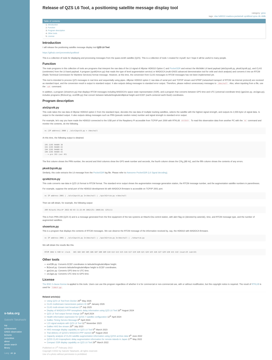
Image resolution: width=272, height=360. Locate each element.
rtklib (263, 16)
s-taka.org (12, 313)
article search (10, 344)
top (5, 325)
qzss (255, 16)
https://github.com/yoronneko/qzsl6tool (60, 52)
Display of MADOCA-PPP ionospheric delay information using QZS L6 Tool (82, 310)
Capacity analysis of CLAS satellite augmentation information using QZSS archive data (87, 336)
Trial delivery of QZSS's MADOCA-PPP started (69, 333)
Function (51, 28)
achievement (10, 328)
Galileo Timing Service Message (62, 320)
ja (15, 353)
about (7, 341)
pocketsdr (239, 16)
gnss (263, 13)
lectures (8, 335)
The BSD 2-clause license (54, 284)
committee (9, 338)
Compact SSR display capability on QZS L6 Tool (69, 342)
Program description (56, 30)
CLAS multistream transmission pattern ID (66, 304)
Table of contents (52, 21)
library (7, 348)
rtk (259, 16)
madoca (230, 16)
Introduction (53, 25)
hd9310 (221, 16)
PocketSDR (175, 68)
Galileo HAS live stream (58, 326)
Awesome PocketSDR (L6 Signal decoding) (147, 172)
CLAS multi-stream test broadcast (63, 307)
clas (216, 16)
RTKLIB (255, 284)
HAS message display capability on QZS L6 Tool (69, 329)
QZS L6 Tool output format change (63, 313)
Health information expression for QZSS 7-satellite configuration (77, 317)
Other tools (52, 33)
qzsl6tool (248, 16)
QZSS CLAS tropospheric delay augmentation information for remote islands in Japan (87, 339)
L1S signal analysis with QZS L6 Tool (64, 323)
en (12, 353)
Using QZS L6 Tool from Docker (62, 301)
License (51, 36)
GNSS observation (13, 332)
